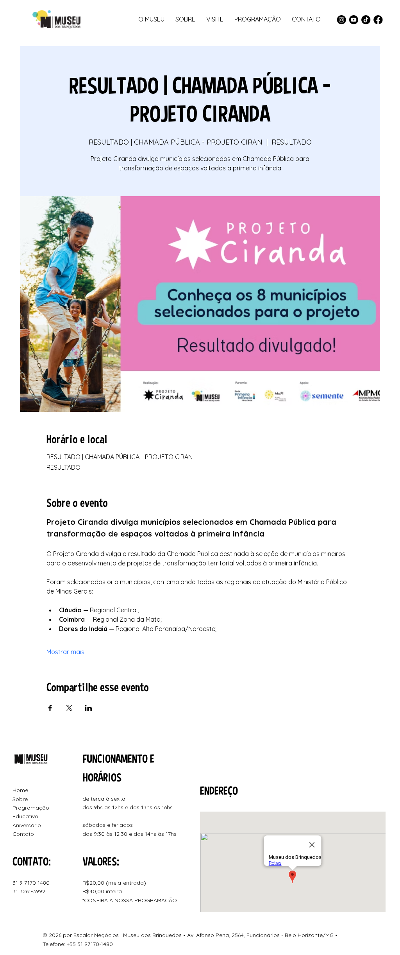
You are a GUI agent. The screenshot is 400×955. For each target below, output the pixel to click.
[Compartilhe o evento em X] (69, 708)
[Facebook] (377, 19)
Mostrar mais (65, 652)
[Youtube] (353, 19)
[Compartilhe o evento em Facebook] (50, 708)
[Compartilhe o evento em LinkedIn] (88, 708)
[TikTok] (365, 19)
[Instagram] (341, 19)
